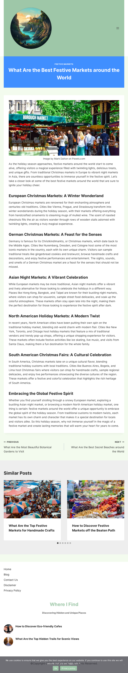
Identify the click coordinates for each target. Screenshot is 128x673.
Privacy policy (68, 668)
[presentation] (32, 499)
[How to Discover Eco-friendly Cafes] (8, 629)
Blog (6, 574)
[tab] (58, 543)
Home (7, 569)
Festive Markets (64, 64)
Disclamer (10, 585)
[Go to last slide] (8, 510)
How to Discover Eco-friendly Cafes (38, 626)
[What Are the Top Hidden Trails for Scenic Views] (8, 641)
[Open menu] (118, 28)
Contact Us (11, 579)
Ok (55, 668)
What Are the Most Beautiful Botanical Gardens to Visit (28, 447)
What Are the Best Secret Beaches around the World (97, 447)
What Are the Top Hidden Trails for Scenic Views (47, 638)
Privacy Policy (12, 590)
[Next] (119, 510)
